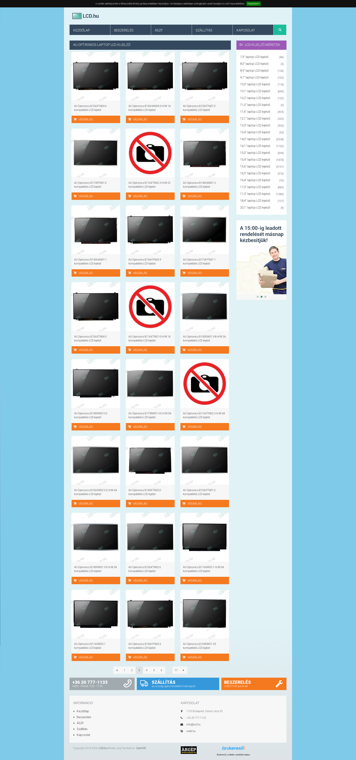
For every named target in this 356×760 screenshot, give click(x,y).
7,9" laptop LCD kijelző (262, 57)
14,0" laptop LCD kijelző (262, 139)
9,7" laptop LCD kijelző (262, 77)
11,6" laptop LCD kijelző (262, 111)
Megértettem (254, 3)
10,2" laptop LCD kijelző (262, 98)
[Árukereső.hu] (233, 749)
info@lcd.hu (193, 724)
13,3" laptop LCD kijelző (262, 125)
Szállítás (82, 729)
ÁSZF (80, 723)
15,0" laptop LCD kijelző (262, 153)
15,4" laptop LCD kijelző (262, 159)
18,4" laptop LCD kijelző (262, 200)
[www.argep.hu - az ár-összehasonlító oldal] (189, 750)
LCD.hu (103, 748)
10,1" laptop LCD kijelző (262, 91)
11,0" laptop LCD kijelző (262, 105)
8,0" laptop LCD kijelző (262, 64)
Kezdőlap (82, 711)
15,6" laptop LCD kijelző (262, 166)
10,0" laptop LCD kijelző (262, 84)
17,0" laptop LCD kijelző (262, 187)
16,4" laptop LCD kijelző (262, 180)
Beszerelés (83, 717)
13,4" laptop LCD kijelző (262, 132)
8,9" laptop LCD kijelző (262, 70)
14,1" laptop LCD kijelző (262, 146)
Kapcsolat (83, 735)
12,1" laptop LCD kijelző (262, 118)
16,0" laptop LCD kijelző (262, 173)
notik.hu (191, 731)
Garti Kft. (141, 748)
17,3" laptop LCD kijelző (262, 194)
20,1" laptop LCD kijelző (262, 207)
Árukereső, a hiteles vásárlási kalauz (233, 755)
